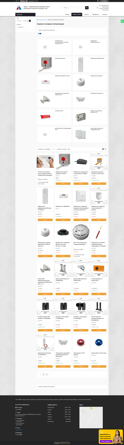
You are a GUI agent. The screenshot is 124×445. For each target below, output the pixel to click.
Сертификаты (95, 14)
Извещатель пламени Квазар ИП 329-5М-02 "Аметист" (44, 244)
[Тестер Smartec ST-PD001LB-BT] (98, 268)
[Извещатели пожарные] (81, 82)
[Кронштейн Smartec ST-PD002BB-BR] (63, 268)
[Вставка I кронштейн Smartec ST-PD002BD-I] (45, 306)
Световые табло (59, 110)
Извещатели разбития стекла (62, 75)
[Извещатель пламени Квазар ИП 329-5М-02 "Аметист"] (45, 232)
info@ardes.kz (18, 429)
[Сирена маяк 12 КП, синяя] (98, 342)
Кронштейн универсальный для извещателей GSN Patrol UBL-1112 (45, 281)
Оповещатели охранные (96, 93)
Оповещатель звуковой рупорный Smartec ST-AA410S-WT (62, 354)
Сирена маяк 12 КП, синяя (98, 353)
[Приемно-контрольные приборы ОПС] (81, 117)
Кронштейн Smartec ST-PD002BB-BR (62, 279)
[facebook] (39, 33)
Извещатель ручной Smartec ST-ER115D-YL (97, 172)
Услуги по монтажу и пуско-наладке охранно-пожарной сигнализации (45, 173)
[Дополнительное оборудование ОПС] (45, 134)
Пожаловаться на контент (65, 443)
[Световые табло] (45, 117)
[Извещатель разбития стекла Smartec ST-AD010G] (98, 196)
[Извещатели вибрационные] (81, 64)
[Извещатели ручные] (45, 64)
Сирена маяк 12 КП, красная (79, 353)
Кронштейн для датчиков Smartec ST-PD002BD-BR (97, 318)
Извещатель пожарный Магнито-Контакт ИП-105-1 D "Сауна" (62, 244)
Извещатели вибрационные (97, 58)
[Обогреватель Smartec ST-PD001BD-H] (45, 342)
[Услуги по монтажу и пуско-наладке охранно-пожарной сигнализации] (45, 161)
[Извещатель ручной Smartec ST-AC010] (63, 161)
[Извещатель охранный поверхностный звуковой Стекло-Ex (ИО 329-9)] (80, 196)
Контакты (104, 14)
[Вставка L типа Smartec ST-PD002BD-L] (80, 306)
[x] (40, 33)
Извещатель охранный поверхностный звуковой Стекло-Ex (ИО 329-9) (81, 208)
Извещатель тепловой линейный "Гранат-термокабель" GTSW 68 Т (98, 244)
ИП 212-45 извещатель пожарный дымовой (80, 243)
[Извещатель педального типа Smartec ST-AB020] (80, 161)
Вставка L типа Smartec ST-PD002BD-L (80, 317)
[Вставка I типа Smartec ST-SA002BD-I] (63, 306)
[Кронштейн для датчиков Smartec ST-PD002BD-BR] (98, 306)
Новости (86, 14)
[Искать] (87, 7)
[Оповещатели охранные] (81, 99)
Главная (67, 14)
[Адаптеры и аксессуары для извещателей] (45, 99)
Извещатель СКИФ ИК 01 (63, 206)
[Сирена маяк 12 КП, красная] (80, 342)
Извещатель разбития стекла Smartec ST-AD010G (97, 208)
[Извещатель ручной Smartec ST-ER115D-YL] (98, 161)
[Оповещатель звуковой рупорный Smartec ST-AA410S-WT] (63, 342)
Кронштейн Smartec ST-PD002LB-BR (80, 279)
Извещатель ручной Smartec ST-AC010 (61, 172)
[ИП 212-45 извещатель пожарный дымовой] (80, 232)
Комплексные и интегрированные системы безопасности (61, 42)
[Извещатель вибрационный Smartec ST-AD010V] (45, 196)
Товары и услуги (77, 14)
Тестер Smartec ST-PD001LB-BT (97, 279)
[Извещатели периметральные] (81, 47)
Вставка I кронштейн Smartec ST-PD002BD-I (44, 317)
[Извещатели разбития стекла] (45, 82)
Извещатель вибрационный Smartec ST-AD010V (44, 208)
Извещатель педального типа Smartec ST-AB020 (81, 172)
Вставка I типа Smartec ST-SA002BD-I (62, 317)
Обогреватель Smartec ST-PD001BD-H (44, 353)
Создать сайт (31, 1)
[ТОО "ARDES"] (19, 7)
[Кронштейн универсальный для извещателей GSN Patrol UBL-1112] (45, 268)
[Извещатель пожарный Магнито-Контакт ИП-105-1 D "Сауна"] (63, 232)
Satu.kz (68, 442)
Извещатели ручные (60, 58)
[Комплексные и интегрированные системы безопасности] (45, 47)
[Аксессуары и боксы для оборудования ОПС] (81, 134)
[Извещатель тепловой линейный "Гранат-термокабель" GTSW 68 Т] (98, 232)
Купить (63, 183)
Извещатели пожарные (96, 75)
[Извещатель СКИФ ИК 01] (63, 196)
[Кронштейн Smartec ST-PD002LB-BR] (80, 268)
